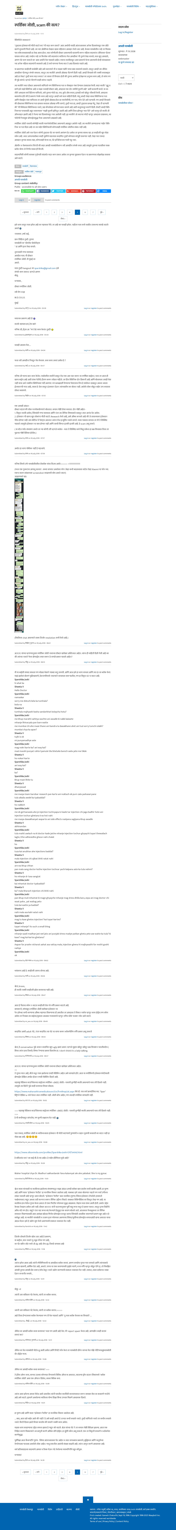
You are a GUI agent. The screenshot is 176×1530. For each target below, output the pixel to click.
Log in (21, 200)
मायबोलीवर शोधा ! (125, 103)
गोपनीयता (111, 1512)
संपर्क (129, 1512)
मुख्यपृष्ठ (25, 18)
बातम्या (69, 1509)
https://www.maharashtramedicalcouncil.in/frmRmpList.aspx (44, 1092)
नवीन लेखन (60, 6)
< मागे (37, 212)
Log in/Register (125, 32)
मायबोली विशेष (133, 6)
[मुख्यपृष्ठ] (19, 9)
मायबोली (25, 166)
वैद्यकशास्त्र (33, 166)
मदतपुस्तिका (151, 6)
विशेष (50, 1509)
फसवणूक (38, 171)
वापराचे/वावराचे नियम (98, 1512)
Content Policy (122, 1521)
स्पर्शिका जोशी (29, 171)
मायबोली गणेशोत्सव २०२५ (95, 6)
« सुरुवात (25, 212)
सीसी (77, 1509)
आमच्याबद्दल (121, 1512)
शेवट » (63, 218)
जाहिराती (59, 1509)
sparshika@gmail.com (45, 268)
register (37, 200)
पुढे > (101, 212)
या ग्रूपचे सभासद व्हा (126, 62)
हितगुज (75, 6)
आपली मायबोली (21, 180)
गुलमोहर (116, 6)
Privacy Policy (109, 1521)
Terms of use (95, 1521)
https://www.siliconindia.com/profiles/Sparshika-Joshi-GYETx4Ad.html (48, 1152)
